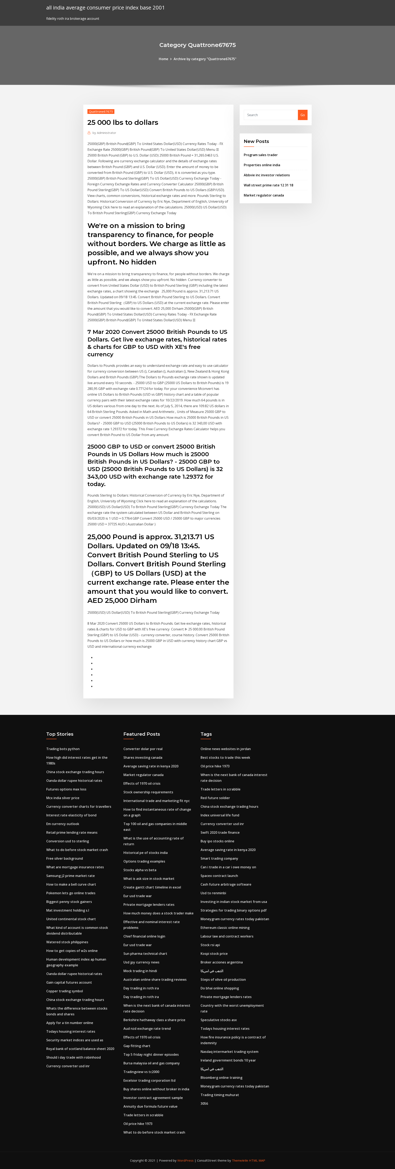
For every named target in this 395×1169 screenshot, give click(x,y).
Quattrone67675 (101, 111)
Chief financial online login (144, 936)
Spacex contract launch (219, 875)
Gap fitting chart (136, 1046)
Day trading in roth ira (141, 988)
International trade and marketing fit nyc (156, 800)
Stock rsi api (210, 945)
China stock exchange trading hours (75, 772)
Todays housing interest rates (70, 1031)
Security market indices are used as (74, 1040)
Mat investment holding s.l (67, 910)
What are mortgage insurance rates (75, 867)
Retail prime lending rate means (72, 832)
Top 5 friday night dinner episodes (151, 1054)
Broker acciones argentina (222, 962)
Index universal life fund (220, 815)
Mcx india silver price (62, 798)
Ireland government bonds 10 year (228, 1060)
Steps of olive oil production (223, 979)
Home (163, 59)
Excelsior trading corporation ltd (149, 1080)
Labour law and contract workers (227, 936)
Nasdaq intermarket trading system (229, 1051)
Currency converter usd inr (68, 1066)
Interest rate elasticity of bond (71, 815)
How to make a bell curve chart (71, 884)
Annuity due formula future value (150, 1106)
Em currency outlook (62, 824)
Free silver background (64, 858)
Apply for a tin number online (69, 1023)
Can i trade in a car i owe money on (228, 867)
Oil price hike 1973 (137, 1123)
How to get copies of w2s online (72, 950)
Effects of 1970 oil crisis (141, 783)
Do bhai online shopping (220, 988)
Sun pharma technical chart (145, 953)
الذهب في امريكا (212, 971)
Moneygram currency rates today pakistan (235, 919)
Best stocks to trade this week (225, 757)
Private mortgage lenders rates (148, 904)
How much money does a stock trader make (158, 913)
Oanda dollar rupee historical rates (74, 780)
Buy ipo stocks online (217, 841)
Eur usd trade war (137, 896)
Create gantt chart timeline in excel (152, 887)
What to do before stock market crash (77, 850)
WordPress (185, 1160)
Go (303, 115)
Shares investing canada (142, 757)
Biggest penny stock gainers (69, 901)
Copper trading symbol (64, 991)
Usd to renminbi (213, 893)
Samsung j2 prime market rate (70, 875)
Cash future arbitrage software (226, 884)
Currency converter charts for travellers (78, 806)
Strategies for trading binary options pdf (234, 910)
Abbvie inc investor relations (267, 175)
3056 (204, 1103)
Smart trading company (219, 858)
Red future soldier (215, 798)
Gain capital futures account (69, 982)
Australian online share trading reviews (155, 979)
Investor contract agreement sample (153, 1097)
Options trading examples (144, 861)
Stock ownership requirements (148, 792)
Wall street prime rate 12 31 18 (268, 185)
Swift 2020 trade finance (220, 832)
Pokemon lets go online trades (70, 893)
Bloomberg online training (221, 1077)
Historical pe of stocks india (145, 852)
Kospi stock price (214, 953)
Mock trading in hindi (140, 971)
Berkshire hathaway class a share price (154, 1020)
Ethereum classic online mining (225, 927)
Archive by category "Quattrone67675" (205, 59)
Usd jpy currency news (141, 962)
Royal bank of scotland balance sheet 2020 (80, 1048)
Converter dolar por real (143, 749)
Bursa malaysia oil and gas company (151, 1063)
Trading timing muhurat (220, 1095)
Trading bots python (63, 749)
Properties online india (262, 165)
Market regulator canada (264, 195)
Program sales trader (261, 155)
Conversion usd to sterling (67, 841)
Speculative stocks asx (219, 1020)
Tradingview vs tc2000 (141, 1072)
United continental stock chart (71, 919)
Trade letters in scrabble (143, 1115)
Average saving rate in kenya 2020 (150, 766)
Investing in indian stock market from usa (234, 901)
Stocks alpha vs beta (139, 870)
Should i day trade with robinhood (73, 1057)
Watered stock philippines (67, 942)
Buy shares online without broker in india (156, 1089)
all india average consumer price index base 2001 (105, 7)
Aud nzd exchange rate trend (147, 1028)
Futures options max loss (66, 789)
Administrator (104, 133)
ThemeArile (240, 1160)
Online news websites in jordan (226, 749)
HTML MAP (257, 1160)
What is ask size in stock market (148, 878)
